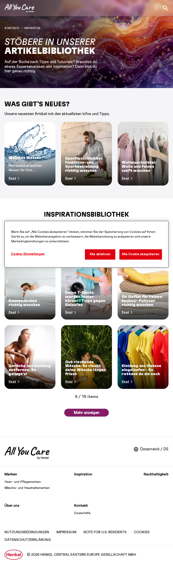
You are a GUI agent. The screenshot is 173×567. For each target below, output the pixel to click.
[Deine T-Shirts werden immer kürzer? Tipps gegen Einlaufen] (86, 288)
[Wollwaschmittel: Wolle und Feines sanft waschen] (143, 154)
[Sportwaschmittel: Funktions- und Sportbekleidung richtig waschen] (86, 154)
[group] (86, 154)
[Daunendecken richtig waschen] (30, 288)
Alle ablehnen (100, 254)
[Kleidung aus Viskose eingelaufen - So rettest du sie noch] (143, 357)
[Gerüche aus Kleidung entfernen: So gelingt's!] (30, 357)
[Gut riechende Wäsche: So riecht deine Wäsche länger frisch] (86, 357)
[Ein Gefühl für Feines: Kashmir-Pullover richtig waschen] (143, 288)
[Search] (165, 8)
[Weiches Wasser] (30, 154)
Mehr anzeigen (86, 413)
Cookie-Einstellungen (28, 254)
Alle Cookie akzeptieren (140, 254)
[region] (86, 244)
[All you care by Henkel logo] (19, 8)
